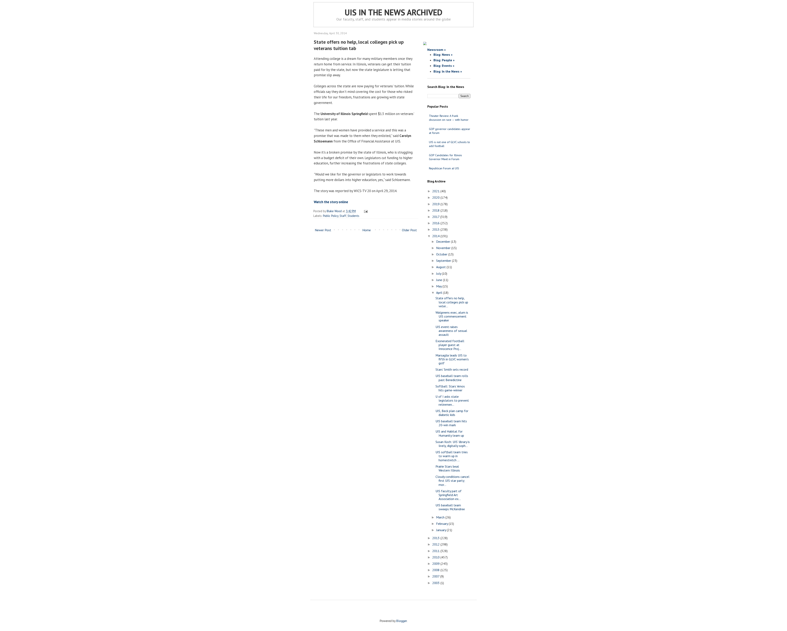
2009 (436, 564)
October (442, 254)
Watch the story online (331, 202)
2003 (436, 583)
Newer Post (323, 230)
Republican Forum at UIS (444, 168)
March (440, 517)
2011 (436, 551)
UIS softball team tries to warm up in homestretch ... (452, 456)
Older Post (409, 230)
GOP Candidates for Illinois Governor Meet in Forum (445, 157)
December (443, 241)
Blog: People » (444, 60)
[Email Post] (365, 211)
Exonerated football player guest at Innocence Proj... (450, 345)
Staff (343, 216)
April (439, 292)
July (439, 273)
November (443, 248)
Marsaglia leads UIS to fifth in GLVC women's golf (452, 359)
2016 (436, 223)
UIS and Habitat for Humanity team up (450, 433)
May (439, 286)
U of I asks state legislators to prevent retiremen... (452, 400)
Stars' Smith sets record (452, 369)
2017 (436, 217)
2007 (436, 576)
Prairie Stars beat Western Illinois (448, 468)
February (442, 524)
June (439, 280)
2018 (436, 210)
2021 (436, 191)
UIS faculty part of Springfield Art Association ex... (449, 495)
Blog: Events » (443, 66)
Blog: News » (443, 54)
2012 (436, 544)
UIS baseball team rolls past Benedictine (452, 378)
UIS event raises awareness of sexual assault (451, 331)
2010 (436, 557)
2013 (436, 538)
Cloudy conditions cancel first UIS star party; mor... (452, 480)
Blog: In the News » (447, 71)
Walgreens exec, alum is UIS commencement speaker (452, 316)
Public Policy (330, 216)
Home (366, 230)
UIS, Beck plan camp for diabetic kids (452, 413)
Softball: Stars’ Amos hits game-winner (450, 388)
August (441, 267)
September (444, 261)
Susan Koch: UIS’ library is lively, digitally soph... (453, 444)
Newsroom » (436, 50)
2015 (436, 229)
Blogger (401, 621)
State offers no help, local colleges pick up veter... (452, 302)
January (441, 530)
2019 (436, 204)
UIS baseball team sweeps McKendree (450, 507)
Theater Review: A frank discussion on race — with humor (449, 118)
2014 (436, 236)
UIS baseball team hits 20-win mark (451, 423)
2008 (436, 570)
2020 (436, 197)
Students (353, 216)
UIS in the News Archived (393, 12)
